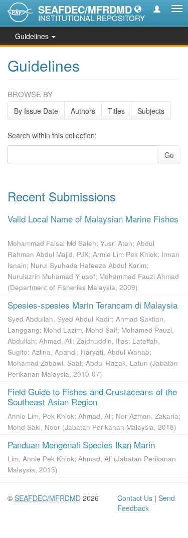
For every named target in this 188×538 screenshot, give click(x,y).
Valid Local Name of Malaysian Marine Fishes (93, 218)
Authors (83, 111)
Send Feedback (146, 503)
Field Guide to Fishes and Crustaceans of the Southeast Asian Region (92, 396)
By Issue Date (36, 111)
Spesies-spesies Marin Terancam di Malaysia (92, 305)
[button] (138, 8)
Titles (116, 111)
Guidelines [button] (33, 36)
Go (169, 155)
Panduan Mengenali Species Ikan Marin (81, 444)
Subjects (150, 111)
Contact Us (134, 498)
